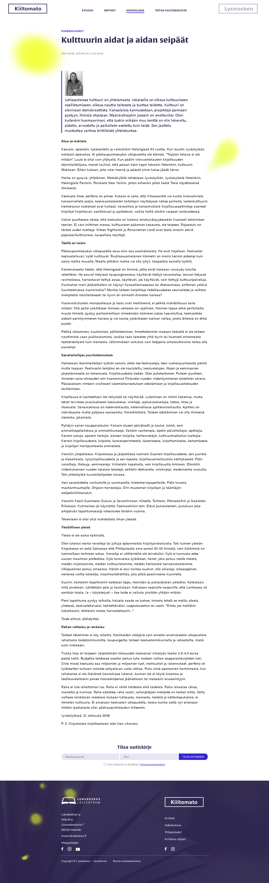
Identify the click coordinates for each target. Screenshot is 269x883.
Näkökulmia (135, 10)
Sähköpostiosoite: (75, 751)
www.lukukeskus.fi (74, 836)
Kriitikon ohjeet (175, 839)
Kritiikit (110, 10)
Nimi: (126, 751)
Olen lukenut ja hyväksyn (136, 764)
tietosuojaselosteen (152, 764)
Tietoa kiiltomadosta (171, 10)
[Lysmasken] (238, 12)
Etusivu (88, 10)
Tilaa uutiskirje (193, 756)
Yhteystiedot (69, 843)
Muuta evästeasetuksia (127, 861)
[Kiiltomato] (27, 12)
